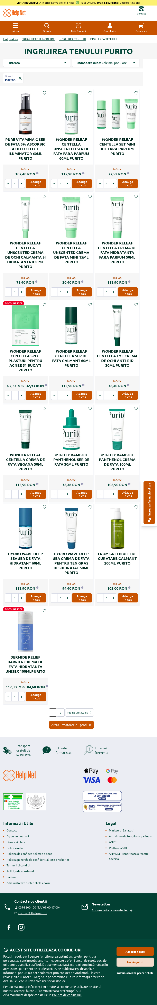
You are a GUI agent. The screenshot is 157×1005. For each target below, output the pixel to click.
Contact (12, 830)
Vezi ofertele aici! (129, 2)
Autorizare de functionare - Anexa (130, 836)
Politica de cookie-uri (20, 871)
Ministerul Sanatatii (121, 830)
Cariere (11, 877)
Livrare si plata (16, 842)
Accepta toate (135, 951)
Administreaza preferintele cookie (29, 883)
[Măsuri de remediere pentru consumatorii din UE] (102, 796)
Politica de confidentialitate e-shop (29, 853)
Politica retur (15, 848)
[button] (110, 28)
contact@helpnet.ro (32, 913)
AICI (78, 991)
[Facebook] (9, 927)
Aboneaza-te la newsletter (110, 910)
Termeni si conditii (18, 865)
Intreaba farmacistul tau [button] (149, 499)
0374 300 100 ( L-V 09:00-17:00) (39, 907)
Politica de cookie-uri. (67, 995)
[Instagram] (21, 927)
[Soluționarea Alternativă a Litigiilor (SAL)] (102, 807)
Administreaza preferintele (135, 973)
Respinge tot (135, 962)
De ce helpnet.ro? (18, 836)
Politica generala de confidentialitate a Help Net (38, 859)
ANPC (113, 842)
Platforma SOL (118, 848)
